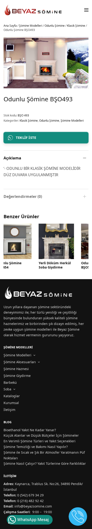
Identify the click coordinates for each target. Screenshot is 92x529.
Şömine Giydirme (17, 375)
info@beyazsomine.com (33, 506)
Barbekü (10, 382)
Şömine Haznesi (16, 369)
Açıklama (12, 158)
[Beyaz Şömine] (33, 10)
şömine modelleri (38, 329)
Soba (7, 389)
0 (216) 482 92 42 (30, 501)
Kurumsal (11, 403)
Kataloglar (12, 396)
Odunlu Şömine (55, 26)
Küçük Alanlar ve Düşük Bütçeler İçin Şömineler (41, 435)
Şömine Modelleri (30, 26)
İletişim (9, 409)
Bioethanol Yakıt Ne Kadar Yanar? (30, 430)
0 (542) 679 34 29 (30, 495)
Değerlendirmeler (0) (23, 196)
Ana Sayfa (10, 26)
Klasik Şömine (76, 26)
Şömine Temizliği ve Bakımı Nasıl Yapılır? (36, 446)
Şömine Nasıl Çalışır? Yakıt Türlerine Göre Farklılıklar (45, 463)
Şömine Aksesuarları (20, 362)
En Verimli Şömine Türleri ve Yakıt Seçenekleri (39, 441)
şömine (44, 307)
